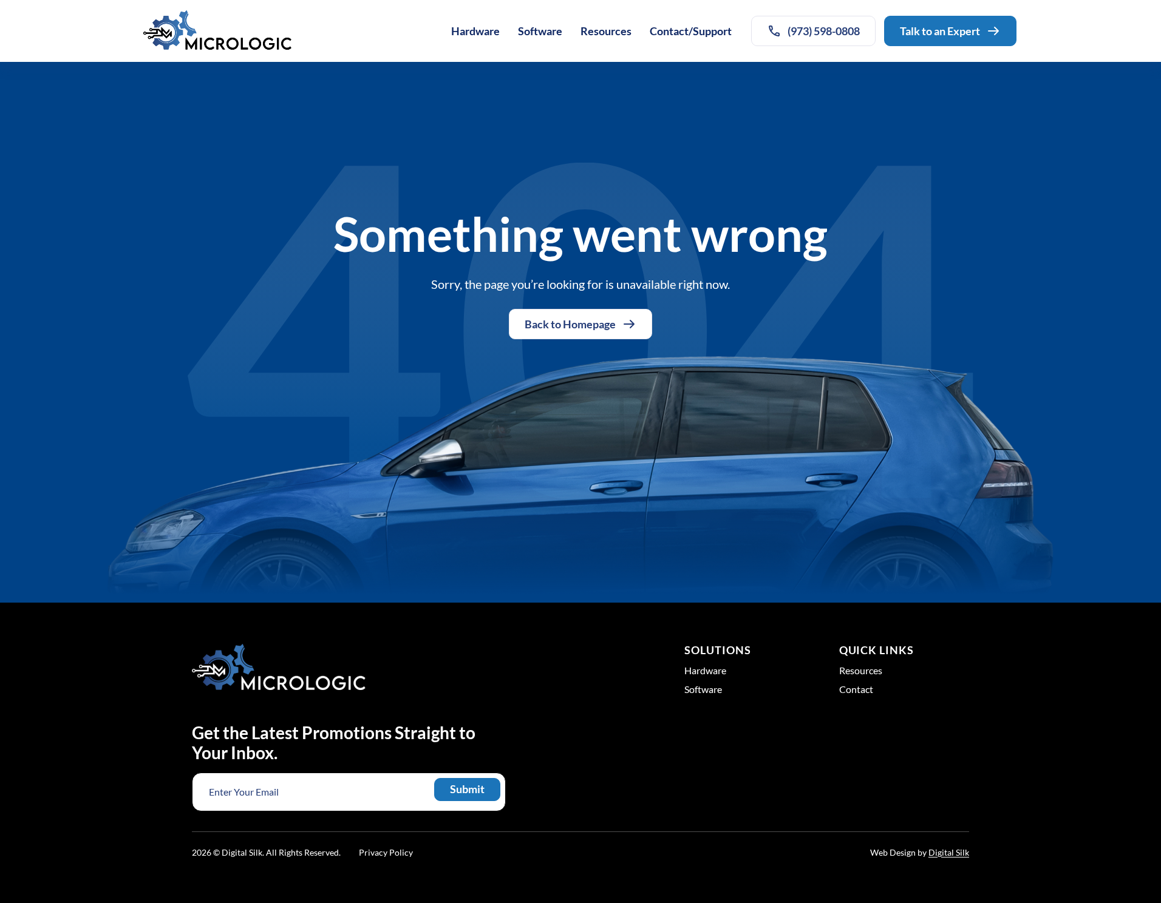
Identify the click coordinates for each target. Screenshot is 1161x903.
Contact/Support (691, 30)
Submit (467, 789)
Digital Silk (948, 852)
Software (540, 30)
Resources (606, 30)
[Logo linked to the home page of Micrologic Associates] (217, 31)
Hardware (475, 30)
